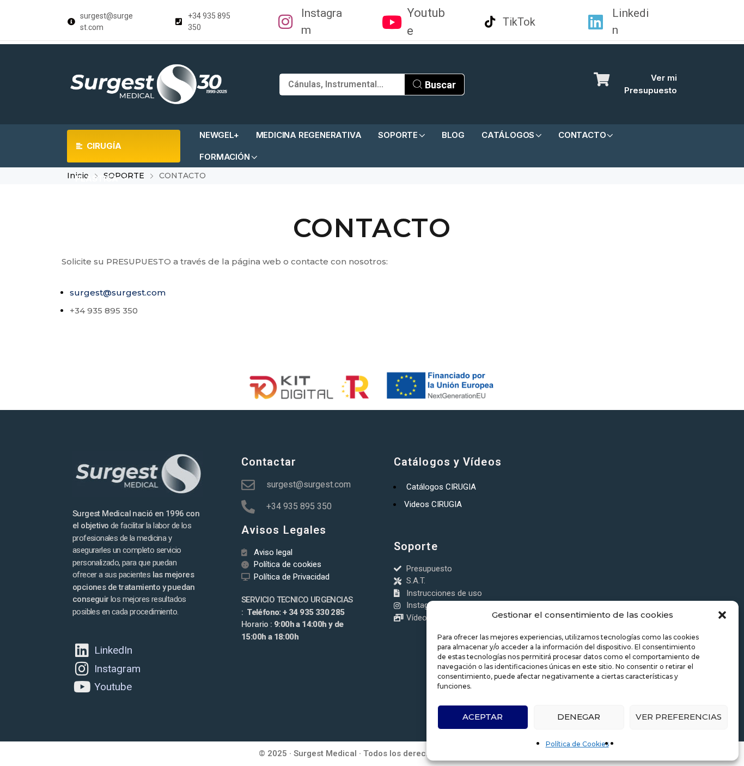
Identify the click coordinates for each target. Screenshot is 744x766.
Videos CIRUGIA (433, 504)
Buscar (439, 85)
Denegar (578, 716)
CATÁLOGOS (507, 135)
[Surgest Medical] (148, 84)
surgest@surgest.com (118, 292)
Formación (224, 157)
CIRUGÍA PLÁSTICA (98, 151)
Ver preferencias (679, 716)
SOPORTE (398, 135)
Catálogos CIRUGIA (441, 487)
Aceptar (482, 716)
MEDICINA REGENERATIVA (309, 135)
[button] (722, 615)
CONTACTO (582, 135)
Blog (453, 135)
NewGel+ (219, 135)
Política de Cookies (577, 744)
